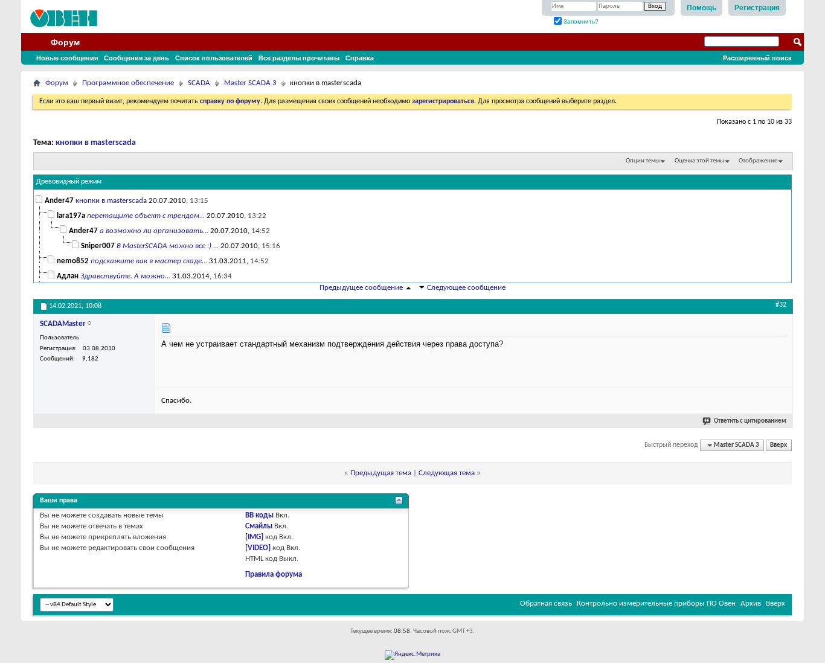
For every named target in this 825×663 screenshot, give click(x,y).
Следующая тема (447, 473)
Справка (359, 58)
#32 (780, 305)
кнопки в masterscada (96, 142)
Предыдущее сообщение (361, 288)
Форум (65, 42)
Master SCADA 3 (250, 83)
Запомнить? (580, 21)
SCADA (199, 83)
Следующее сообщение (466, 288)
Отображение (758, 161)
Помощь (701, 8)
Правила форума (273, 574)
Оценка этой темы (699, 161)
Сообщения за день (136, 58)
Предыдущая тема (380, 473)
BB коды (259, 515)
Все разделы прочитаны (298, 58)
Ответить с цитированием (750, 421)
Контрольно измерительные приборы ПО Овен (656, 603)
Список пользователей (213, 58)
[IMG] (254, 537)
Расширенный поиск (757, 58)
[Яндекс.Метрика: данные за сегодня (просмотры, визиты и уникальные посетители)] (412, 655)
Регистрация (757, 8)
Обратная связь (546, 603)
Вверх (778, 445)
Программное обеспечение (128, 83)
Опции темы (643, 161)
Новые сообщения (67, 58)
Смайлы (258, 526)
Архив (750, 603)
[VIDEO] (258, 548)
